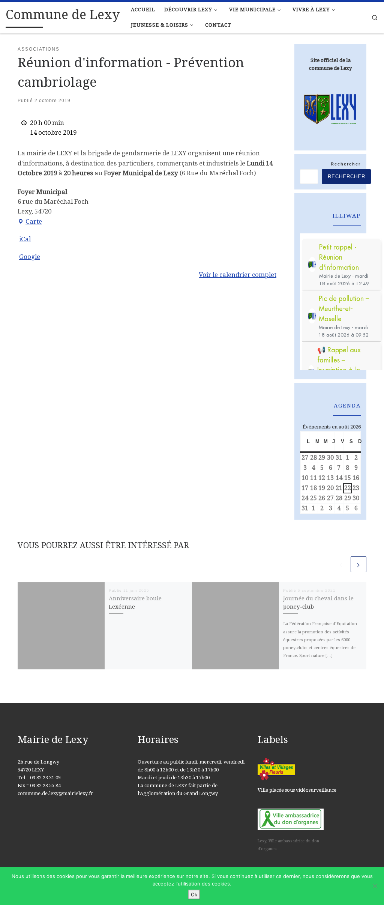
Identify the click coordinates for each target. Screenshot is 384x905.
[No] (374, 886)
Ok (194, 894)
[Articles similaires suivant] (358, 564)
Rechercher (346, 164)
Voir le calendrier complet (237, 274)
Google (29, 256)
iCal (25, 239)
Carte (30, 222)
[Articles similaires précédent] (341, 564)
